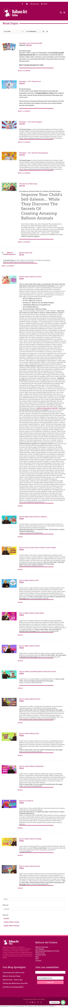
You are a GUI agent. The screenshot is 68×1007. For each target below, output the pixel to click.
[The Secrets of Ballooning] (9, 187)
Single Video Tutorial (11, 925)
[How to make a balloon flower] (9, 869)
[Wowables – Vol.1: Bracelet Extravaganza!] (9, 156)
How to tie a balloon (26, 801)
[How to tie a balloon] (9, 804)
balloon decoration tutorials (47, 408)
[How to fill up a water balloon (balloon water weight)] (9, 551)
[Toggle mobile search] (61, 12)
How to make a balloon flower (29, 866)
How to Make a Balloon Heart (29, 646)
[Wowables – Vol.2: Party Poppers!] (9, 125)
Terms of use (40, 953)
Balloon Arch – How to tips (12, 980)
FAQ (37, 959)
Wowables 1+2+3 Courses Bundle (30, 43)
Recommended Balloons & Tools (47, 951)
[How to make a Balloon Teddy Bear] (9, 769)
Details (28, 70)
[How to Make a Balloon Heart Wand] (9, 616)
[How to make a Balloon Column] (9, 280)
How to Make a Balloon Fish (29, 580)
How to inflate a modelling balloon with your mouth (37, 671)
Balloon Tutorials (41, 947)
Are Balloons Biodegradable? (13, 987)
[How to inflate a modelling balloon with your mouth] (9, 674)
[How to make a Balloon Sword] (9, 702)
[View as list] (47, 31)
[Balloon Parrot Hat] (9, 253)
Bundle (6, 918)
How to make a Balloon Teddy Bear (31, 766)
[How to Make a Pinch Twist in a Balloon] (9, 520)
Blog (37, 957)
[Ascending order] (22, 31)
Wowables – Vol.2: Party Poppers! (30, 122)
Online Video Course (11, 922)
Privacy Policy (40, 955)
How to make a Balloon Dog (29, 733)
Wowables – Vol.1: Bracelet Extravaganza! (33, 153)
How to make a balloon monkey (30, 839)
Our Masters (39, 949)
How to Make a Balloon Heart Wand (31, 613)
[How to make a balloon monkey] (9, 842)
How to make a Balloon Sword (29, 699)
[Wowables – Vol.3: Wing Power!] (9, 84)
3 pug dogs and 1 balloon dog (13, 972)
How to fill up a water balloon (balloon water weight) (37, 547)
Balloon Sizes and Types (11, 976)
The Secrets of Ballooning (28, 184)
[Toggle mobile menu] (64, 12)
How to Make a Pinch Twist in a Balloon (33, 516)
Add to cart (22, 70)
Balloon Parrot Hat (25, 253)
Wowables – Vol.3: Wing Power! (30, 81)
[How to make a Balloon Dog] (9, 736)
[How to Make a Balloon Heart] (9, 649)
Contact (38, 961)
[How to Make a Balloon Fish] (9, 583)
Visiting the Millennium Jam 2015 (15, 983)
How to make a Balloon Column (30, 276)
